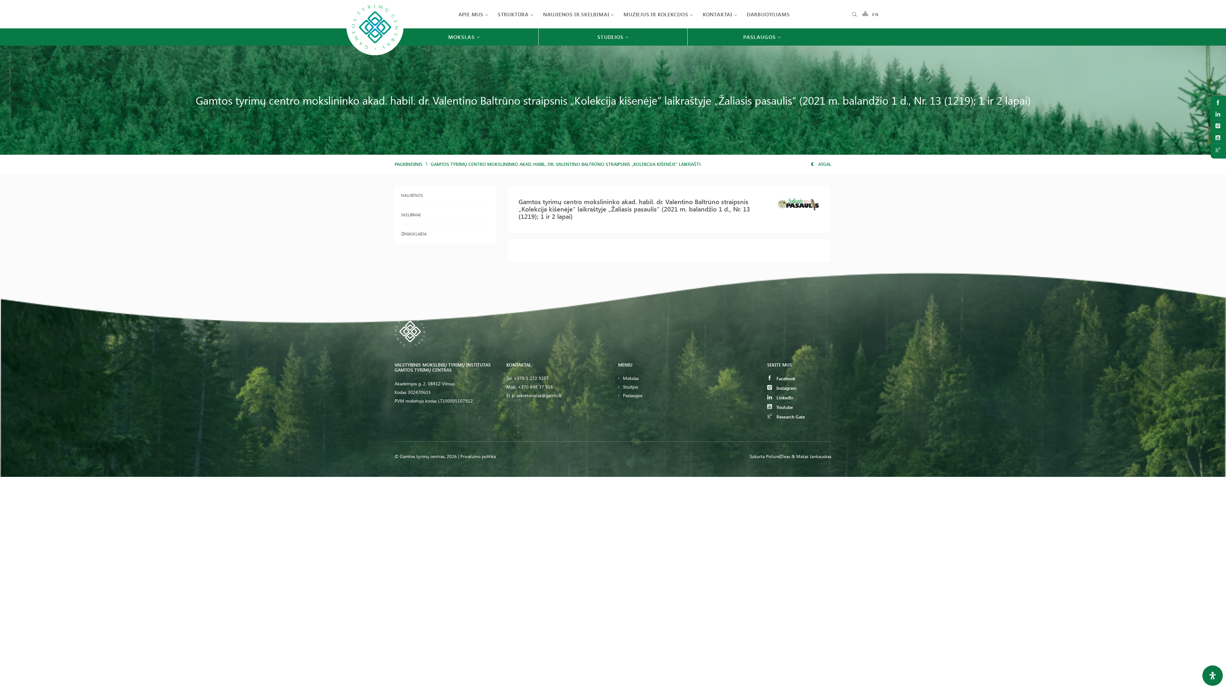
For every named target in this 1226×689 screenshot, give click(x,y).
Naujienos (412, 195)
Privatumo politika (478, 456)
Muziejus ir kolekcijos (656, 14)
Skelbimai (410, 214)
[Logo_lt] (375, 54)
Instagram (785, 388)
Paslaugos (632, 395)
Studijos (630, 387)
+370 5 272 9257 (531, 378)
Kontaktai (717, 14)
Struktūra (513, 14)
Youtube (784, 407)
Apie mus (470, 14)
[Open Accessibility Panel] (1212, 675)
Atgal (824, 164)
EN (875, 14)
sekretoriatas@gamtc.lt (539, 395)
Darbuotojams (768, 14)
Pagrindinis (408, 164)
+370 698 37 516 (535, 387)
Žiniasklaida (414, 233)
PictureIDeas (778, 456)
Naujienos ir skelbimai (576, 14)
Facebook (785, 378)
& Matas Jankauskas (811, 456)
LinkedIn (784, 398)
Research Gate (790, 417)
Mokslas (631, 378)
